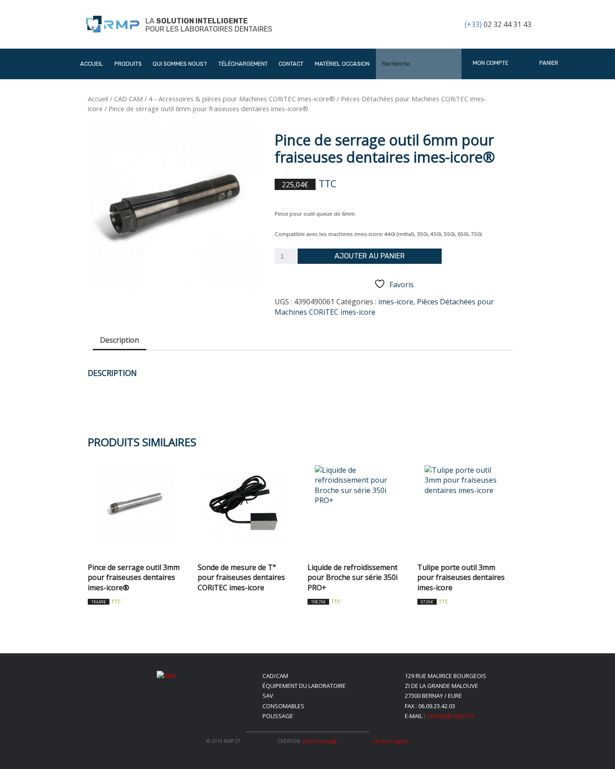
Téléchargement (243, 63)
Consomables (283, 706)
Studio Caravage (319, 741)
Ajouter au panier (370, 256)
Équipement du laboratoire (304, 686)
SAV (267, 696)
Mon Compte (490, 62)
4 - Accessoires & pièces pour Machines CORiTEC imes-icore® (242, 98)
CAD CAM (128, 98)
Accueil (91, 63)
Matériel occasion (342, 63)
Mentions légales (390, 741)
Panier (548, 62)
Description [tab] (119, 340)
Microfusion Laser (152, 162)
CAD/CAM (275, 676)
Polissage (277, 716)
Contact (291, 63)
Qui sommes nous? (180, 63)
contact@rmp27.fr (450, 716)
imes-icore (395, 302)
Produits (128, 63)
